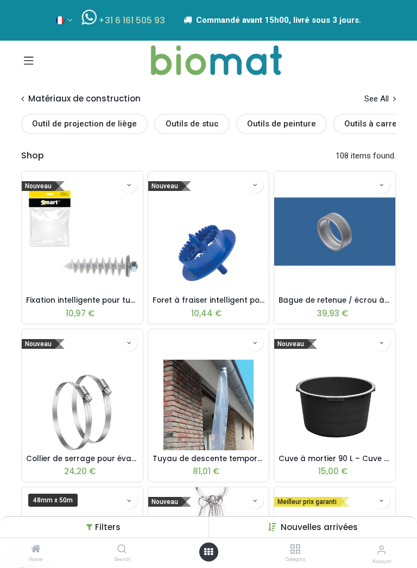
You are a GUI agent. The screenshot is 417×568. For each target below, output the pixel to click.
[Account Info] (381, 550)
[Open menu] (208, 552)
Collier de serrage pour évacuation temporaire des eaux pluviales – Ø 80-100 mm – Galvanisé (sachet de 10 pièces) (82, 459)
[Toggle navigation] (28, 60)
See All (377, 99)
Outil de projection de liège (84, 124)
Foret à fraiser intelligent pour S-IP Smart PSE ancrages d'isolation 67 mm (209, 300)
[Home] (36, 549)
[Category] (295, 549)
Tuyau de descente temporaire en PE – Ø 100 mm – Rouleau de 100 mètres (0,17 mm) (209, 459)
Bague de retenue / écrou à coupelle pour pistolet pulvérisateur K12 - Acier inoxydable (335, 300)
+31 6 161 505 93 (131, 20)
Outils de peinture (281, 124)
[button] (319, 527)
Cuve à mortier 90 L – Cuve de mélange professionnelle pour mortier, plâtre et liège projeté (335, 459)
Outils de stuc (192, 124)
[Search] (122, 549)
